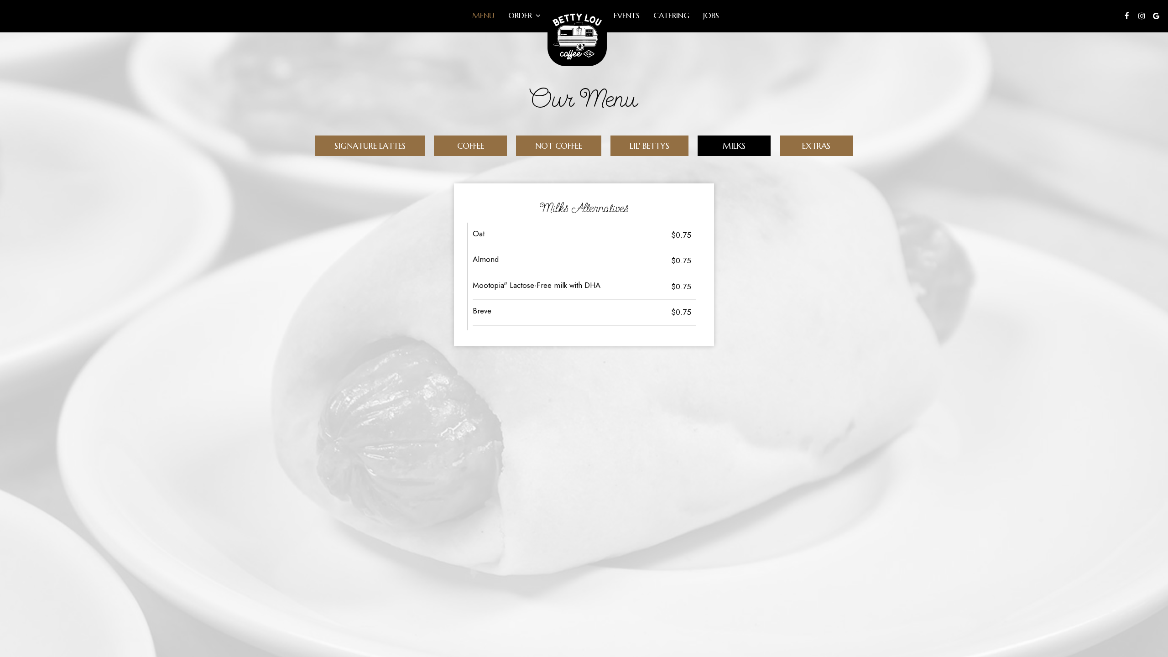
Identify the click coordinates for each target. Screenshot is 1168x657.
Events (627, 16)
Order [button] (521, 16)
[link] (577, 36)
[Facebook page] (1127, 16)
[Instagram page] (1141, 16)
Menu (483, 16)
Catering (671, 16)
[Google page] (1156, 16)
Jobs (711, 16)
